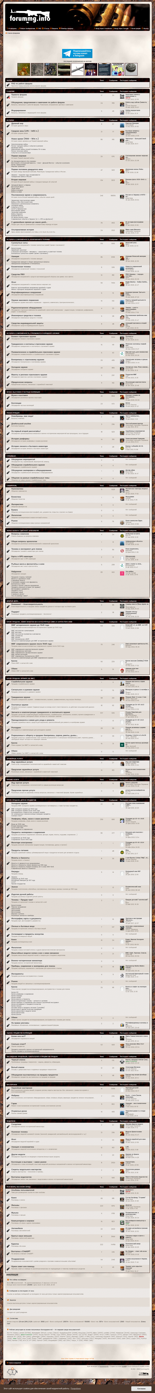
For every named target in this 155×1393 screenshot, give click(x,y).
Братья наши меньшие (21, 1236)
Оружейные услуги (15, 758)
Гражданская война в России (21, 176)
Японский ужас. (131, 242)
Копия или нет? (18, 1036)
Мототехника (15, 912)
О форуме (11, 91)
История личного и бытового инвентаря (29, 446)
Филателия (16, 515)
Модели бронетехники (134, 1131)
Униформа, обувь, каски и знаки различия (30, 819)
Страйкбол (11, 456)
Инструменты (17, 974)
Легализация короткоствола (136, 382)
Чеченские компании (18, 212)
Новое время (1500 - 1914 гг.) (25, 139)
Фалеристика (17, 504)
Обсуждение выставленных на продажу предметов (34, 1075)
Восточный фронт (17, 187)
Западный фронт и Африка (21, 185)
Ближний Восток (17, 215)
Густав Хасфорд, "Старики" (135, 1197)
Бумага (14, 510)
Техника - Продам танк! (22, 900)
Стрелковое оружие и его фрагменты (24, 582)
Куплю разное (16, 1014)
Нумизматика (17, 489)
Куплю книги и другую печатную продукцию (26, 1009)
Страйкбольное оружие (21, 682)
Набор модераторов (133, 110)
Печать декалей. (132, 782)
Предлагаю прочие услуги (23, 790)
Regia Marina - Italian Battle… (137, 282)
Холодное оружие (19, 367)
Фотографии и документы (20, 589)
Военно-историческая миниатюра (26, 961)
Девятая (129, 1205)
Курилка (15, 1244)
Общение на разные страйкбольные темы (30, 478)
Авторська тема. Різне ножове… (137, 367)
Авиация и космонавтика (22, 1147)
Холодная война (17, 205)
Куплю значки (16, 997)
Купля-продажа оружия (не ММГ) (21, 678)
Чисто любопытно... (133, 416)
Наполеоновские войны (19, 144)
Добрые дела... (13, 601)
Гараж (14, 1103)
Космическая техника (21, 267)
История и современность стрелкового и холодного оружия (33, 333)
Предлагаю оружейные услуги (25, 770)
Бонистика (16, 497)
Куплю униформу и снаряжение (22, 994)
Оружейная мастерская (21, 1088)
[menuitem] (38, 28)
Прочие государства (18, 884)
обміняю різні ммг (132, 668)
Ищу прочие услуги (20, 783)
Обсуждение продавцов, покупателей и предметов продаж (32, 1056)
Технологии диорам (133, 1169)
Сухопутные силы (19, 243)
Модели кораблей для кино (136, 1139)
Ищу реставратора (132, 762)
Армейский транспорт (19, 250)
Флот (13, 282)
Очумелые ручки (19, 1111)
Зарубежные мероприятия (135, 431)
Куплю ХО (14, 992)
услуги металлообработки (135, 790)
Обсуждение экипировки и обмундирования (31, 470)
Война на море (16, 192)
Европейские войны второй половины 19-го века (28, 149)
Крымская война (17, 147)
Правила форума (19, 95)
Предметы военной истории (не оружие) (26, 587)
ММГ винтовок (16, 632)
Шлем (128, 403)
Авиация (15, 256)
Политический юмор (133, 1243)
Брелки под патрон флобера (136, 1074)
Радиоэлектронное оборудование (26, 308)
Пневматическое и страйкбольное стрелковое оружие (35, 352)
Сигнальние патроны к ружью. (137, 359)
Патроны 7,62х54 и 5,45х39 (136, 735)
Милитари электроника (21, 843)
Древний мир (17, 123)
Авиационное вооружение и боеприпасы (25, 263)
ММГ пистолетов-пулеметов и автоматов (25, 634)
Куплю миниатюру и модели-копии (23, 1011)
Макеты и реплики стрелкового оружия (29, 375)
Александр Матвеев (133, 1067)
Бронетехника (16, 248)
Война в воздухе (17, 190)
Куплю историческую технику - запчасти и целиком (29, 1001)
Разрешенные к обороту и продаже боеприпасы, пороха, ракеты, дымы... (44, 735)
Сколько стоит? (16, 815)
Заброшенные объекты (134, 541)
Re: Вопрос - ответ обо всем (136, 1251)
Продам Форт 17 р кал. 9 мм (136, 697)
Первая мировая (18, 156)
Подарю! (15, 612)
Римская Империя (132, 123)
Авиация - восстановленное (136, 1103)
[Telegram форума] (77, 53)
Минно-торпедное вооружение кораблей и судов (28, 289)
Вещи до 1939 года (18, 824)
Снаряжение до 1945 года (20, 838)
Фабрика (15, 1095)
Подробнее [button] (76, 1389)
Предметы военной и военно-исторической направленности (32, 1049)
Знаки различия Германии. (135, 438)
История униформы (20, 439)
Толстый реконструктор (134, 423)
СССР (13, 882)
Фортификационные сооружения (26, 292)
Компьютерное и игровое (22, 1221)
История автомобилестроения (136, 1228)
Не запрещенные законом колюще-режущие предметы (30, 814)
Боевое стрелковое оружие (23, 336)
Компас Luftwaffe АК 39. (134, 446)
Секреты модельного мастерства (26, 1169)
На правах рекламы (20, 1023)
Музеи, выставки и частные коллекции (23, 392)
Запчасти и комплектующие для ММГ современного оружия (32, 658)
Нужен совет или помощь (23, 1266)
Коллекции (16, 403)
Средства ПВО (18, 274)
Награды (15, 871)
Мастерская (12, 1084)
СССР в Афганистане (19, 209)
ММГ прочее (15, 637)
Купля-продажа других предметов (21, 800)
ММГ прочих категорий (19, 654)
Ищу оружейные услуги (22, 762)
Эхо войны (129, 571)
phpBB (124, 1366)
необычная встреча (133, 533)
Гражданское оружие (20, 697)
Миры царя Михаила (133, 229)
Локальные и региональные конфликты (25, 204)
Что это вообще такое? (19, 595)
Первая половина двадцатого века (27, 169)
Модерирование (18, 110)
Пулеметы (129, 336)
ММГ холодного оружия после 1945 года (25, 810)
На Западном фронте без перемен (23, 161)
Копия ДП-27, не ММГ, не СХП (136, 625)
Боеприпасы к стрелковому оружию (27, 360)
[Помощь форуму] (12, 1371)
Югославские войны (18, 210)
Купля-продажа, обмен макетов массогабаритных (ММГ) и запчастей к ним (39, 622)
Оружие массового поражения (25, 300)
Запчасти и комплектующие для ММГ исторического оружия (32, 641)
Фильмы (15, 1205)
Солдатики (16, 1124)
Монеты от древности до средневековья (25, 863)
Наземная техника (19, 1132)
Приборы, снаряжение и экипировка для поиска (33, 966)
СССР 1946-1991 (17, 827)
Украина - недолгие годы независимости (25, 175)
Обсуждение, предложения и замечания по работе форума (38, 102)
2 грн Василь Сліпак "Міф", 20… (137, 858)
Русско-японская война (19, 151)
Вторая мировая (18, 180)
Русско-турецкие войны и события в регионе (27, 146)
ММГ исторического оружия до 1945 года (30, 625)
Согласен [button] (141, 1389)
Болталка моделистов (21, 1177)
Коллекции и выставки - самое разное (28, 1162)
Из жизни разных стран (19, 217)
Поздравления (17, 1259)
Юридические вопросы (21, 382)
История (10, 120)
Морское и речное (17, 914)
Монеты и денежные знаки (20, 578)
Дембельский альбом (21, 424)
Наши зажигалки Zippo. (134, 520)
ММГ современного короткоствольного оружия (27, 649)
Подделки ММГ (131, 374)
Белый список (17, 1067)
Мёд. (127, 850)
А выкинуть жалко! (17, 594)
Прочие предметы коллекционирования (25, 1051)
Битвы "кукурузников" (18, 164)
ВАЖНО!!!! (130, 1190)
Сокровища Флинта (18, 580)
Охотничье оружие (19, 705)
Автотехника (15, 910)
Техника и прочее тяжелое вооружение (25, 585)
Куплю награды (16, 995)
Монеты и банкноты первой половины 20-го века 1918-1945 (32, 866)
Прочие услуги (13, 779)
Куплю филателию (17, 1012)
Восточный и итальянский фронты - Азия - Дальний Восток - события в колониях (40, 163)
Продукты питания (19, 850)
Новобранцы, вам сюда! (22, 416)
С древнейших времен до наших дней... (29, 222)
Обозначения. (130, 556)
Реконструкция (13, 413)
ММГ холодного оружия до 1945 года (24, 809)
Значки (14, 887)
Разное (14, 521)
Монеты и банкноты (20, 858)
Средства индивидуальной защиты (27, 323)
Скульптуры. (130, 1162)
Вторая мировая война (19, 826)
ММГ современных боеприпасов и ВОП (25, 656)
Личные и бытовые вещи (22, 926)
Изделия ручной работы (22, 894)
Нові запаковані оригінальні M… (137, 643)
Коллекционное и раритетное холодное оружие (28, 812)
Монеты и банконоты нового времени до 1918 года (29, 865)
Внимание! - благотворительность (27, 604)
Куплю (14, 661)
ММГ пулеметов (17, 635)
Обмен (14, 669)
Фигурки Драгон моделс (134, 1124)
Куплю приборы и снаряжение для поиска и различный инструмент (35, 1002)
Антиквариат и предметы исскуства (27, 934)
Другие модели (18, 1154)
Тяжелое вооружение (18, 907)
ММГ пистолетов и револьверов (22, 630)
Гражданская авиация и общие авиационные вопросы (30, 262)
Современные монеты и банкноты (23, 868)
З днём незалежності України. (136, 1259)
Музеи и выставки (19, 395)
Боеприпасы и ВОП (18, 584)
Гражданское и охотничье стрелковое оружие (32, 344)
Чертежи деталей (132, 1088)
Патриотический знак (133, 886)
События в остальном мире (21, 152)
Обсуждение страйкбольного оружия (28, 465)
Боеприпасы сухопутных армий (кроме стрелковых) (29, 253)
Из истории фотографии (134, 222)
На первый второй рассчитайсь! (26, 431)
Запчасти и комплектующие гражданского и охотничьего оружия (40, 712)
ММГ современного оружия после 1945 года (31, 644)
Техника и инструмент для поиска (26, 549)
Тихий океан (15, 188)
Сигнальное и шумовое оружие (25, 690)
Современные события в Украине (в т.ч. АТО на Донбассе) (32, 219)
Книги (13, 940)
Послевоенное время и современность (28, 195)
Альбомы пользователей (22, 1190)
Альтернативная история (22, 230)
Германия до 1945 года (19, 878)
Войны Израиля (17, 214)
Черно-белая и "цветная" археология (23, 530)
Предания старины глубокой (21, 577)
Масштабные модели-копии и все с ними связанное (35, 953)
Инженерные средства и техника (26, 315)
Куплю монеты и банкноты (20, 999)
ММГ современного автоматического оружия (27, 652)
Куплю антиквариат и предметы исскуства (26, 1004)
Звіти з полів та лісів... (134, 564)
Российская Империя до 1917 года (23, 880)
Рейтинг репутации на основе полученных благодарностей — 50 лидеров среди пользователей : (45, 1329)
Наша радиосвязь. (132, 549)
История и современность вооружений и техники (28, 239)
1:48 (127, 1146)
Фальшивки (130, 496)
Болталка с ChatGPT (20, 1251)
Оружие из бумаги (132, 1154)
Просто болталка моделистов (136, 1177)
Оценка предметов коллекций (19, 1033)
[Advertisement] (77, 42)
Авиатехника (15, 908)
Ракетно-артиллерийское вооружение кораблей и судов (31, 287)
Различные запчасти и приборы (22, 915)
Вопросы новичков (20, 534)
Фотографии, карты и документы (26, 919)
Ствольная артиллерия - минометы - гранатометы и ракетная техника (36, 251)
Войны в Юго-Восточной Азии (22, 202)
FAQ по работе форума (21, 84)
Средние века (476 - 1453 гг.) (25, 131)
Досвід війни (130, 470)
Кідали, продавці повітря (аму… (137, 1059)
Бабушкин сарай (17, 592)
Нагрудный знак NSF (133, 871)
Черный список (18, 1060)
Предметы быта (17, 590)
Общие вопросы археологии (24, 541)
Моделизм (11, 1121)
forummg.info (104, 1366)
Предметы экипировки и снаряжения (28, 832)
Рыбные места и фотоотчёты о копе (27, 564)
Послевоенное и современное (22, 829)
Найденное (16, 572)
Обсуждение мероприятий (23, 459)
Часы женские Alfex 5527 (135, 1044)
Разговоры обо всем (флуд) (19, 1187)
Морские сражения (18, 166)
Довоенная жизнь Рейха (134, 169)
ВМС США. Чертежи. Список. (136, 953)
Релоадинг (16, 728)
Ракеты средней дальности (136, 300)
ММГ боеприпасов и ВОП (20, 639)
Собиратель (12, 485)
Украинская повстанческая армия (23, 200)
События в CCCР (17, 207)
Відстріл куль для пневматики (137, 352)
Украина (14, 877)
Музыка (14, 1213)
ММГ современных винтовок (21, 651)
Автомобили (17, 1228)
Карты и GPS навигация (22, 556)
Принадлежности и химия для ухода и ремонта (32, 720)
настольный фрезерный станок (137, 973)
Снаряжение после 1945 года (21, 839)
